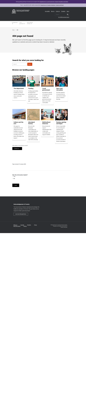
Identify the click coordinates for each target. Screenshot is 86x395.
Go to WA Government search (63, 17)
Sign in (68, 11)
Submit (15, 185)
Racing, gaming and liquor (30, 23)
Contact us (58, 11)
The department (14, 22)
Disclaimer (29, 225)
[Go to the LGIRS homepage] (21, 11)
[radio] (12, 176)
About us (52, 11)
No (14, 178)
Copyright (22, 225)
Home (13, 30)
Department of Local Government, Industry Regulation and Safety (54, 1)
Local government (21, 23)
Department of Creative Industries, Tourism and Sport (52, 5)
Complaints (63, 11)
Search (68, 14)
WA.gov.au (15, 225)
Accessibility (47, 11)
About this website (17, 226)
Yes (14, 176)
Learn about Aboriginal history (20, 214)
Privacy (35, 225)
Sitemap (25, 226)
